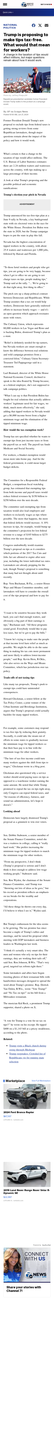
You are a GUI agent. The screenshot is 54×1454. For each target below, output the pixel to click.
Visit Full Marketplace (41, 1081)
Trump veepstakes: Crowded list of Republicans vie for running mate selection (27, 1057)
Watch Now (46, 4)
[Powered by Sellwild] (46, 1245)
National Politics (10, 26)
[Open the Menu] (4, 4)
